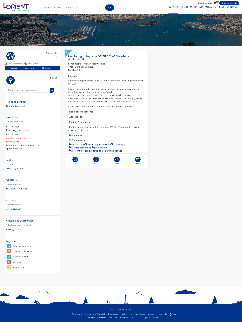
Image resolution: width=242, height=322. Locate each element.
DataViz (198, 6)
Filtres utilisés (33, 64)
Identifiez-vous (205, 3)
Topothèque (186, 6)
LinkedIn (156, 317)
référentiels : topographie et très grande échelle (96, 151)
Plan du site (77, 314)
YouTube (113, 317)
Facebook (124, 317)
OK (109, 7)
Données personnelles (117, 314)
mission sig (119, 144)
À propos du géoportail (95, 314)
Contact (232, 6)
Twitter (135, 317)
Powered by (164, 314)
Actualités (210, 6)
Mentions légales (138, 314)
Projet (221, 6)
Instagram (145, 317)
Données (173, 6)
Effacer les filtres (15, 64)
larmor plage (78, 144)
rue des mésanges (81, 148)
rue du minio (100, 148)
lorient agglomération (99, 144)
